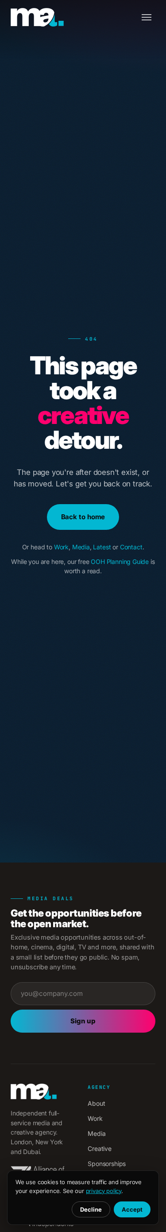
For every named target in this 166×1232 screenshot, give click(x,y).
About (96, 1103)
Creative (100, 1148)
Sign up (82, 1021)
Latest (102, 547)
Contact (131, 547)
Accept (132, 1209)
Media (81, 547)
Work (61, 547)
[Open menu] (146, 17)
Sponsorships (107, 1163)
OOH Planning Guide (120, 561)
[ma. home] (37, 17)
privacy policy (104, 1190)
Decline (91, 1209)
